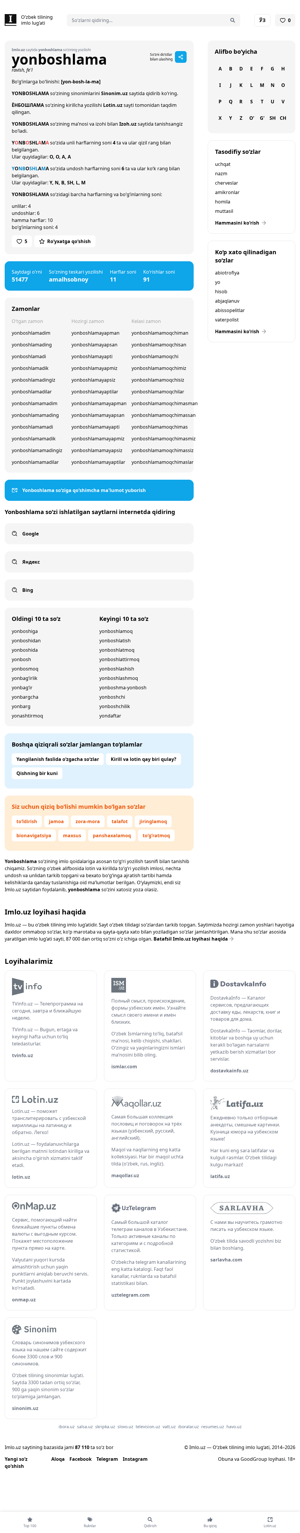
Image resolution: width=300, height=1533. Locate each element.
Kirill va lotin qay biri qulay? (143, 759)
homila (222, 201)
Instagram (135, 1459)
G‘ (262, 118)
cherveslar (226, 183)
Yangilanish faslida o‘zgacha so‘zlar (57, 759)
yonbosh (21, 659)
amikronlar (227, 192)
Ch (283, 118)
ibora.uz (67, 1426)
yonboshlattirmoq (119, 659)
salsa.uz (85, 1426)
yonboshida (25, 650)
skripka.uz (105, 1426)
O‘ (251, 118)
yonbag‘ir (22, 687)
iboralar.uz (188, 1426)
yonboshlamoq (116, 631)
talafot (120, 821)
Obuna (225, 1459)
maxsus (72, 835)
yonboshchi (112, 697)
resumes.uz (212, 1426)
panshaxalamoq (112, 835)
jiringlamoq (153, 821)
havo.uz (234, 1426)
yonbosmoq (25, 669)
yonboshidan (26, 640)
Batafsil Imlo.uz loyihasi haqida (191, 939)
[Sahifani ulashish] (181, 57)
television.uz (148, 1426)
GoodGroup (254, 1459)
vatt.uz (169, 1426)
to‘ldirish (26, 821)
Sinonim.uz (114, 93)
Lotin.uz (112, 105)
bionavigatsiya (33, 835)
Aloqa (58, 1459)
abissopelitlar (230, 310)
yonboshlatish (115, 640)
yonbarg (21, 706)
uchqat (223, 164)
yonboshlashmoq (118, 678)
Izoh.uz (128, 124)
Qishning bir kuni (37, 773)
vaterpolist (227, 319)
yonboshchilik (114, 706)
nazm (221, 173)
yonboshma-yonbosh (122, 687)
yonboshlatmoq (116, 650)
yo (217, 282)
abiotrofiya (227, 272)
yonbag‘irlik (25, 678)
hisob (221, 291)
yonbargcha (25, 697)
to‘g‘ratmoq (156, 835)
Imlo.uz (13, 889)
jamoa (56, 821)
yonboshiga (25, 631)
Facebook (80, 1459)
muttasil (224, 211)
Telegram (107, 1459)
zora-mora (88, 821)
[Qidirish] (232, 20)
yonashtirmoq (27, 715)
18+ (291, 1459)
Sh (273, 118)
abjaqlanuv (227, 301)
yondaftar (110, 715)
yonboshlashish (116, 669)
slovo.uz (125, 1426)
